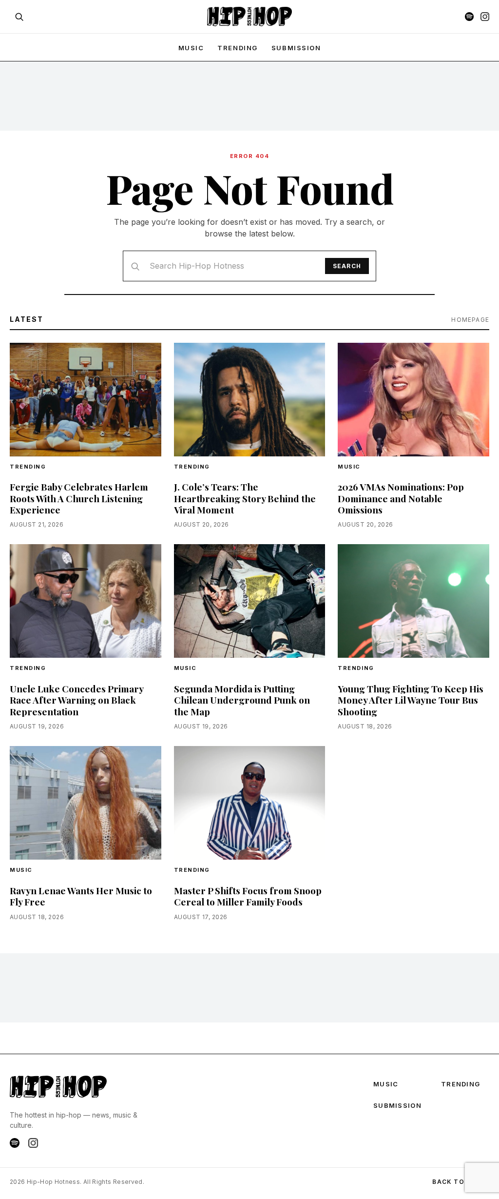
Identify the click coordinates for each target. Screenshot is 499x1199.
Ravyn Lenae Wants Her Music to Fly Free (81, 896)
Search (347, 266)
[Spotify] (469, 16)
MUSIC (191, 48)
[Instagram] (484, 16)
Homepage (470, 319)
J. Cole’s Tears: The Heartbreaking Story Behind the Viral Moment (245, 497)
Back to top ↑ (460, 1181)
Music (349, 466)
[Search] (19, 16)
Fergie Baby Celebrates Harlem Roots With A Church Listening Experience (79, 497)
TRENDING (237, 48)
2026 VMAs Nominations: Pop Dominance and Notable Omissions (401, 497)
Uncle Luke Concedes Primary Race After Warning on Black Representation (76, 699)
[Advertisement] (249, 96)
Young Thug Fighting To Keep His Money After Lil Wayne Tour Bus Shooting (410, 699)
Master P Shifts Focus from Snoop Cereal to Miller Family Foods (248, 896)
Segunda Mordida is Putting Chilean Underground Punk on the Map (242, 699)
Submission (296, 48)
